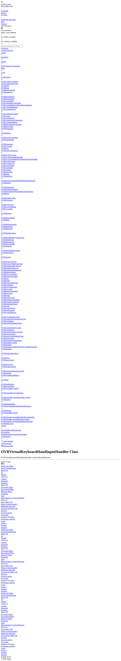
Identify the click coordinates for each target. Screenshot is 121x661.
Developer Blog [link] (7, 487)
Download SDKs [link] (7, 489)
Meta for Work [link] (6, 492)
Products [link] (4, 483)
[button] (60, 2)
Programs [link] (4, 494)
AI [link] (2, 473)
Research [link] (4, 481)
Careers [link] (4, 479)
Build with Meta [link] (7, 466)
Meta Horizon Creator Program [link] (12, 498)
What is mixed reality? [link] (9, 504)
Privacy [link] (4, 523)
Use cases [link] (4, 515)
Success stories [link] (6, 513)
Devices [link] (4, 511)
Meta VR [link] (4, 470)
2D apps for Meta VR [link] (9, 509)
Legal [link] (3, 521)
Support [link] (4, 528)
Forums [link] (4, 525)
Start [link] (2, 496)
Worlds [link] (3, 475)
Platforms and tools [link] (8, 506)
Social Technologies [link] (8, 468)
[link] (6, 4)
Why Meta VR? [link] (7, 502)
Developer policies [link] (8, 519)
